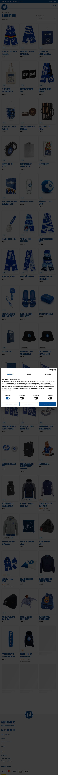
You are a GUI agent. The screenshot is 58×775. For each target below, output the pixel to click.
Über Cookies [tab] (48, 374)
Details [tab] (29, 374)
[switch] (22, 398)
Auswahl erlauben (29, 404)
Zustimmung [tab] (10, 374)
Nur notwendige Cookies (10, 404)
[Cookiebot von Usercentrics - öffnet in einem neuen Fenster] (50, 370)
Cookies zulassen (47, 404)
